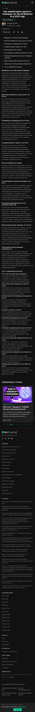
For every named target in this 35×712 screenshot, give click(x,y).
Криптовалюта (7, 404)
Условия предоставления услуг (9, 689)
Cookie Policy (22, 706)
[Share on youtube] (12, 438)
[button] (9, 19)
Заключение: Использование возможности (17, 64)
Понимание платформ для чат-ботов (16, 44)
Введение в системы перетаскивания (16, 37)
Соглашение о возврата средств (25, 693)
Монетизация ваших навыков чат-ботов (16, 61)
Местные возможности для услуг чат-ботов (18, 40)
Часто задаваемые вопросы (13, 67)
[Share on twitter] (2, 438)
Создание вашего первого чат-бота (15, 46)
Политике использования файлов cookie (9, 693)
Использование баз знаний (12, 49)
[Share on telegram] (9, 438)
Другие (12, 677)
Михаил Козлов (12, 23)
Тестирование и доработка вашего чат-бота (18, 53)
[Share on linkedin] (6, 438)
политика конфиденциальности (24, 689)
